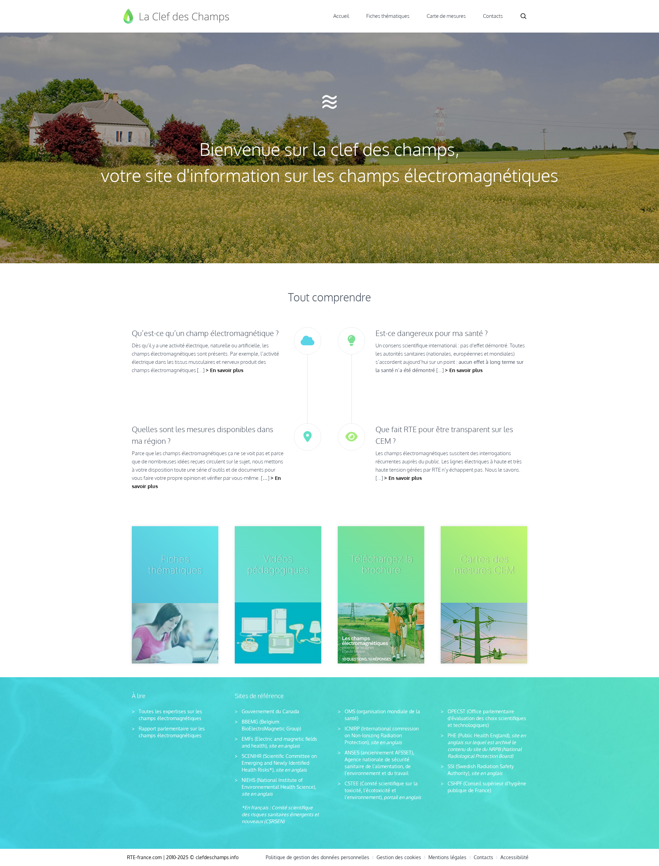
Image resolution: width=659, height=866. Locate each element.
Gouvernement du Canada (270, 711)
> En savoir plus (224, 370)
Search (523, 16)
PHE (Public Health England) (478, 735)
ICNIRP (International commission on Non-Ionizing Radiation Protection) (382, 735)
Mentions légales (447, 857)
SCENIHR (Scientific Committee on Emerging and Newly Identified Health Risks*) (279, 763)
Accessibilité (514, 857)
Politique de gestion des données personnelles (317, 857)
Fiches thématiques (387, 16)
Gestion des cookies (399, 857)
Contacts (493, 16)
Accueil (341, 16)
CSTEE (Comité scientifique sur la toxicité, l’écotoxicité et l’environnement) (381, 790)
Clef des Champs (177, 16)
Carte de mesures (446, 16)
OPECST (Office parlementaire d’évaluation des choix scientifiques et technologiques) (487, 718)
